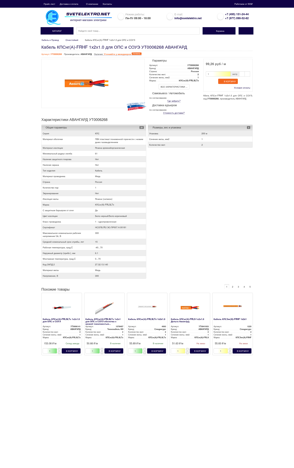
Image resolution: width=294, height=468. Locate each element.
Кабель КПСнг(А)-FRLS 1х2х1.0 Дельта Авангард (187, 320)
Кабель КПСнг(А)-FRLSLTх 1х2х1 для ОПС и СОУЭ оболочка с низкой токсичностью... (103, 321)
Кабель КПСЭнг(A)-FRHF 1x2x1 (230, 319)
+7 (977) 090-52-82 (237, 18)
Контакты (107, 3)
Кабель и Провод (50, 39)
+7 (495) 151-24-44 (237, 14)
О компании (92, 3)
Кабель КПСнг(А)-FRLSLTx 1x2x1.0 (146, 319)
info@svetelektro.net (188, 18)
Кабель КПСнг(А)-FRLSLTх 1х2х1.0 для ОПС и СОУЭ (61, 320)
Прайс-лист (49, 3)
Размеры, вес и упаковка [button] (166, 127)
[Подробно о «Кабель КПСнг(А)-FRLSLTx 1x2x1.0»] (147, 308)
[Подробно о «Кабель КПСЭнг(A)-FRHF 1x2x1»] (232, 308)
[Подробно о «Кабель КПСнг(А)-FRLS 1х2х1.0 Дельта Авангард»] (190, 308)
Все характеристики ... (174, 86)
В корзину (230, 81)
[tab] (93, 127)
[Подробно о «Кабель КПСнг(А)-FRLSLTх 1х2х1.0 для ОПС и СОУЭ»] (62, 308)
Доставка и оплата (69, 3)
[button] (57, 31)
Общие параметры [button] (56, 127)
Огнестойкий (72, 39)
